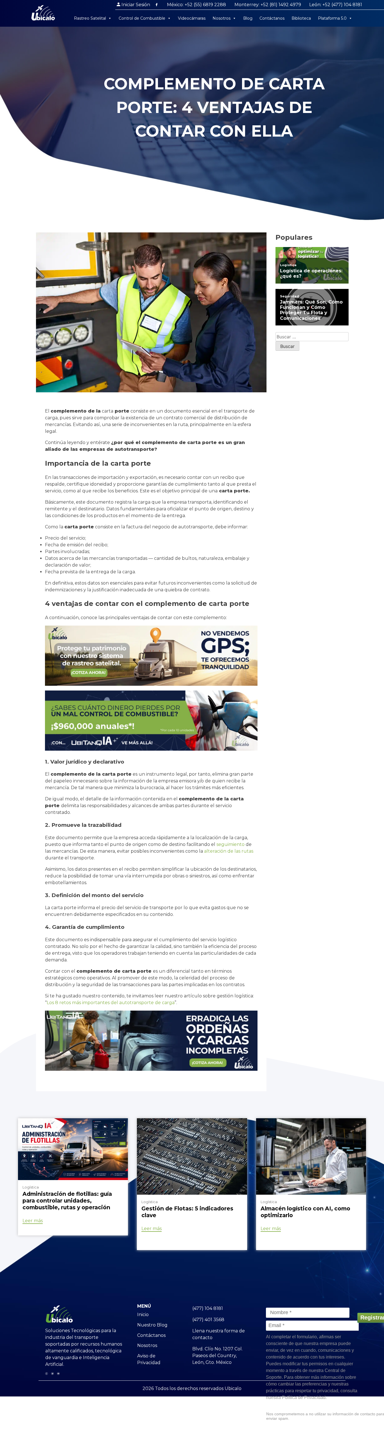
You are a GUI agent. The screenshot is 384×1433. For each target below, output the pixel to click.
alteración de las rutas (228, 851)
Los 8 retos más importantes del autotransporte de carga (111, 1002)
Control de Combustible (142, 18)
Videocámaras (191, 18)
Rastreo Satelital (90, 18)
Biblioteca (301, 18)
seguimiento (230, 844)
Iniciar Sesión (135, 4)
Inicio (143, 1314)
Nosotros (222, 18)
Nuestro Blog (152, 1325)
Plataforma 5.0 (332, 18)
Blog (247, 18)
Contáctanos (271, 18)
